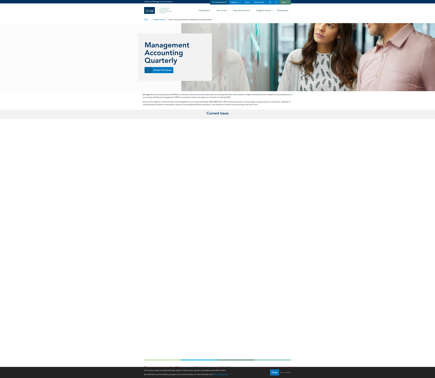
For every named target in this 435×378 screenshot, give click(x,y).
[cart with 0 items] (270, 2)
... (150, 19)
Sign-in (284, 2)
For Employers (218, 2)
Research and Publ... (160, 19)
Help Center (259, 2)
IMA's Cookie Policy (220, 374)
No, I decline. (285, 372)
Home (146, 19)
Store (247, 2)
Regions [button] (234, 2)
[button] (276, 2)
